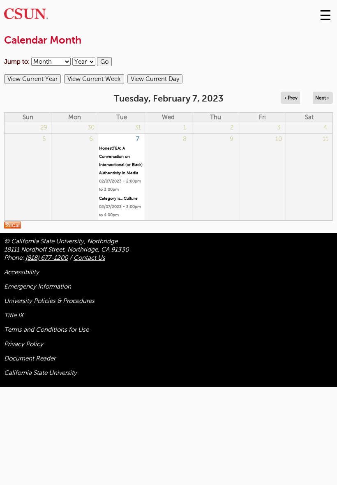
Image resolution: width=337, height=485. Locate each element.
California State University (40, 373)
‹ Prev (291, 98)
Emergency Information (37, 286)
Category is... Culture (118, 198)
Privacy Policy (23, 344)
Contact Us (89, 257)
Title (13, 315)
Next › (322, 98)
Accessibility (21, 272)
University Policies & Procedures (49, 301)
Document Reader (29, 358)
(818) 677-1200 (46, 257)
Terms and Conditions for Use (46, 329)
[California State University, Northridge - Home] (26, 15)
